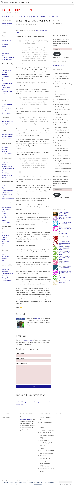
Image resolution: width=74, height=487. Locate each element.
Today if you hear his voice (62, 125)
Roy (60, 222)
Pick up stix (5, 278)
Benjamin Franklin (7, 136)
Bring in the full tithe (60, 122)
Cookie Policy (38, 484)
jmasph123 (62, 246)
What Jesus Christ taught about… (64, 248)
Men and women (6, 207)
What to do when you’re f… (64, 262)
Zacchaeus (5, 237)
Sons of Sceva (6, 241)
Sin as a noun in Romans (65, 276)
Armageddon (5, 256)
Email (20, 358)
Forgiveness (5, 186)
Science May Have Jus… (64, 213)
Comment (21, 363)
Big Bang (4, 72)
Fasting (42, 448)
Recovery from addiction (61, 148)
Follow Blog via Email (60, 36)
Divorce (4, 214)
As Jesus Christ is (7, 166)
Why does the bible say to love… (64, 243)
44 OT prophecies (7, 59)
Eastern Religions (7, 154)
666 (3, 261)
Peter (3, 243)
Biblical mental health (8, 199)
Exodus (4, 94)
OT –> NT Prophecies (8, 57)
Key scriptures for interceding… (65, 222)
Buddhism (4, 151)
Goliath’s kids (5, 235)
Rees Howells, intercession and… (64, 234)
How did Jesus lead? (7, 121)
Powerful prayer (6, 173)
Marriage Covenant (7, 216)
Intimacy (4, 220)
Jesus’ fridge (5, 276)
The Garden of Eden (7, 91)
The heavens (5, 77)
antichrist (4, 258)
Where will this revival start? (62, 99)
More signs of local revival (62, 102)
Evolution (4, 74)
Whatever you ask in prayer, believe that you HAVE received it (46, 463)
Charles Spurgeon (7, 113)
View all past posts (7, 23)
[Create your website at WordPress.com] (37, 2)
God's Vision (5, 218)
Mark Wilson (29, 24)
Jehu (3, 246)
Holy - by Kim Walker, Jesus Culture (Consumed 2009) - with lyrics (47, 435)
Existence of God (6, 70)
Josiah (3, 233)
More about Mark (7, 16)
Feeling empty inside (7, 190)
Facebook (37, 318)
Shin (68, 237)
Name (20, 353)
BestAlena (62, 271)
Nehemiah (5, 126)
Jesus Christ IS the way (61, 120)
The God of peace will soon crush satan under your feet (46, 424)
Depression (5, 188)
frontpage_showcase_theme (47, 430)
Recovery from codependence (63, 130)
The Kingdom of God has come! (42, 402)
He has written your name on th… (65, 272)
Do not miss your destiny (61, 156)
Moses (3, 96)
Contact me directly (58, 65)
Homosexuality (6, 222)
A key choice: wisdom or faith (65, 214)
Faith (36, 24)
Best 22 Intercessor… (65, 232)
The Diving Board (6, 280)
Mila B (61, 217)
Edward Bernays (6, 139)
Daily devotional (53, 16)
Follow (57, 54)
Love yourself (5, 192)
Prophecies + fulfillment (37, 16)
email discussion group (27, 340)
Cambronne (62, 242)
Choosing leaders (6, 124)
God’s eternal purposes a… (65, 229)
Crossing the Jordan (7, 273)
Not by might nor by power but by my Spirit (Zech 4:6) (46, 442)
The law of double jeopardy (62, 138)
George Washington (7, 134)
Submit (33, 386)
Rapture (4, 254)
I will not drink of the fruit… (65, 281)
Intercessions (21, 16)
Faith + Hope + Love (17, 10)
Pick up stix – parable (61, 127)
